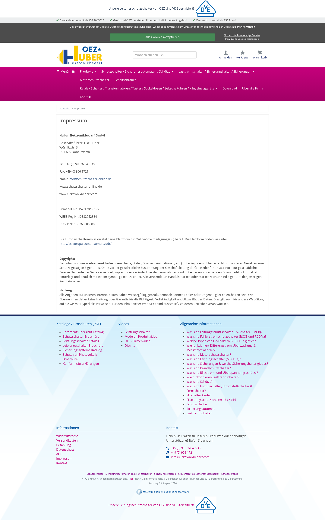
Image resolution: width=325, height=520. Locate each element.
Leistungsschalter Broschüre (83, 345)
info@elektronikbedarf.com (190, 457)
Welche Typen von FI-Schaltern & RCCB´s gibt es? (221, 341)
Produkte (86, 71)
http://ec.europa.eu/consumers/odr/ (85, 244)
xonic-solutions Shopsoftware (172, 491)
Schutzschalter (197, 404)
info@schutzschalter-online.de (90, 179)
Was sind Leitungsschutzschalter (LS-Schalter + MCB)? (224, 332)
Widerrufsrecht (67, 436)
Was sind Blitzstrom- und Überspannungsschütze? (222, 373)
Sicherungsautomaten (118, 473)
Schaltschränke (125, 80)
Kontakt (85, 97)
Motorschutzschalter (94, 80)
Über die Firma (252, 88)
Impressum (64, 458)
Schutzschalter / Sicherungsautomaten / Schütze (135, 71)
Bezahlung (63, 445)
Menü (65, 71)
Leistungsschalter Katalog (81, 341)
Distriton (131, 345)
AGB (59, 454)
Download (229, 88)
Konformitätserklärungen (81, 364)
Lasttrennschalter (199, 413)
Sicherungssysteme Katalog (82, 350)
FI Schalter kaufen (199, 395)
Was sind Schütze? (200, 382)
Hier (130, 478)
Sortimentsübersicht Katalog (83, 332)
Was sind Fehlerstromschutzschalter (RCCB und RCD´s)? (226, 336)
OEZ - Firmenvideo (137, 341)
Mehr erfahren (246, 26)
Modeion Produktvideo (141, 336)
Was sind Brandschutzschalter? (209, 368)
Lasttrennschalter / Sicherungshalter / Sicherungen (215, 71)
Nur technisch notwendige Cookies (242, 35)
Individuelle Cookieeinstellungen (242, 39)
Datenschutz (65, 449)
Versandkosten (67, 440)
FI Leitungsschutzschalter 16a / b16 (211, 400)
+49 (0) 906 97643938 (185, 448)
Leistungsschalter (137, 332)
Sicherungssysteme (165, 473)
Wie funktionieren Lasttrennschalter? (213, 377)
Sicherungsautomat (201, 409)
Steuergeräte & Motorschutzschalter (198, 473)
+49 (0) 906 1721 (182, 452)
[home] (74, 71)
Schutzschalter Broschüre (81, 336)
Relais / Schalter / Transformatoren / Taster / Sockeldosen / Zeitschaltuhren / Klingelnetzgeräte (147, 88)
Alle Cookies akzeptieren (162, 37)
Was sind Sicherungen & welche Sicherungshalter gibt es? (227, 364)
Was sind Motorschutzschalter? (209, 354)
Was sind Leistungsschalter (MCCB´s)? (214, 359)
